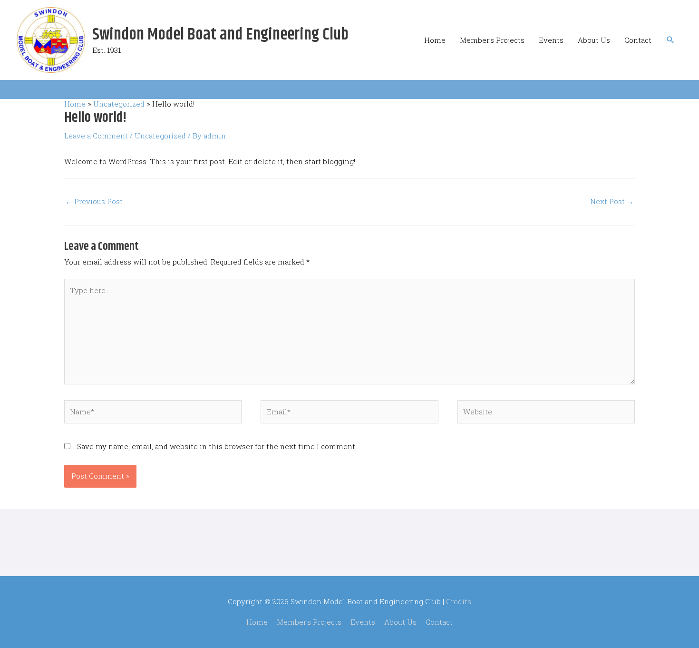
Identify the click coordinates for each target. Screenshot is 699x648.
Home (435, 40)
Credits (458, 601)
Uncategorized (160, 135)
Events (551, 40)
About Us (594, 40)
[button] (670, 40)
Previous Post (94, 201)
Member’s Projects (492, 40)
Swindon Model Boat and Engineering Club (220, 35)
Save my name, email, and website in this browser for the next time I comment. (217, 446)
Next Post (612, 201)
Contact (637, 40)
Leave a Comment (96, 135)
